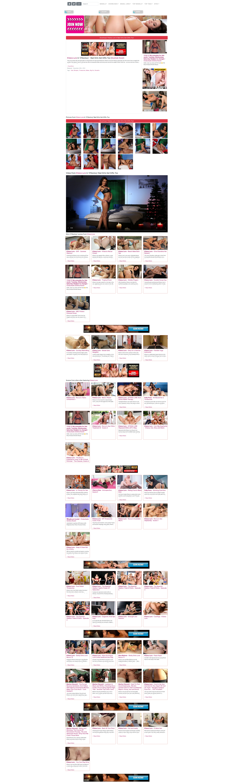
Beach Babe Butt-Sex (129, 252)
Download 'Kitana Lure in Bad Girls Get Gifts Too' (117, 38)
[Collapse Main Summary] (70, 66)
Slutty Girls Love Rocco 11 (129, 656)
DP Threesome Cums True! (102, 519)
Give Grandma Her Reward (155, 252)
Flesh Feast (158, 655)
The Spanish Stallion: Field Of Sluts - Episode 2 (78, 618)
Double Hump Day (160, 280)
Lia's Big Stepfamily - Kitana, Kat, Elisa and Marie (155, 427)
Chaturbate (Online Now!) (152, 61)
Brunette (97, 70)
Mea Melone (122, 655)
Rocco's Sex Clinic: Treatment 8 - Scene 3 (103, 427)
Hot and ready (133, 728)
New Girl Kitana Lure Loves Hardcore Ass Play (102, 656)
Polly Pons (148, 398)
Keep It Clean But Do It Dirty (77, 548)
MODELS (103, 4)
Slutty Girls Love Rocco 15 (77, 656)
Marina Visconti (72, 684)
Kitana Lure (72, 58)
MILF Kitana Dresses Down (75, 312)
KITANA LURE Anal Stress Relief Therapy (129, 398)
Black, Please (106, 398)
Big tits (92, 70)
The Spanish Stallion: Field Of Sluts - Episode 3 (155, 588)
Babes (87, 70)
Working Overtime (159, 490)
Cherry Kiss (96, 490)
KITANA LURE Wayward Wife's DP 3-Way (127, 427)
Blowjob (76, 70)
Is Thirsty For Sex (82, 490)
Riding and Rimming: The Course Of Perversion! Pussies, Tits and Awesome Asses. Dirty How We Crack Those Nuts (77, 731)
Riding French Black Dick (130, 491)
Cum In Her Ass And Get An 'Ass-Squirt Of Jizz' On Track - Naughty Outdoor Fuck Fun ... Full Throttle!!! (155, 686)
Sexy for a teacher (134, 350)
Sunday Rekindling (82, 350)
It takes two (158, 728)
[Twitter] (74, 4)
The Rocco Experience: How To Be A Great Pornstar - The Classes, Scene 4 (78, 459)
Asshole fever (117, 58)
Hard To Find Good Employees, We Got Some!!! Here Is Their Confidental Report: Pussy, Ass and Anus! (129, 686)
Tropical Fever (107, 280)
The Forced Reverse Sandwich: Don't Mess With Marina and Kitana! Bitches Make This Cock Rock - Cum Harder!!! (78, 687)
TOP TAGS (148, 4)
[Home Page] (69, 4)
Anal (72, 70)
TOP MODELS (137, 4)
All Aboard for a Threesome (154, 398)
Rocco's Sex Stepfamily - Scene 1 (153, 519)
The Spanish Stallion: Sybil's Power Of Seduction (101, 588)
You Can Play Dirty (82, 762)
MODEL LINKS (125, 4)
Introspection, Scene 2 (102, 491)
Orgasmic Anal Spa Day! (103, 617)
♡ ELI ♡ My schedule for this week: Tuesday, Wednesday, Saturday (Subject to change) (154, 57)
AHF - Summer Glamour (76, 252)
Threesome (82, 70)
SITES (156, 4)
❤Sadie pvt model (73, 519)
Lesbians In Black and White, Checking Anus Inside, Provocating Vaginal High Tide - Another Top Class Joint (103, 686)
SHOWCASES (113, 4)
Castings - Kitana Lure (155, 617)
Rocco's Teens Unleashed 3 (76, 398)
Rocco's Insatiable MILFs (129, 519)
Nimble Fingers (133, 280)
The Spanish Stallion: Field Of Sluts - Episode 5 (129, 588)
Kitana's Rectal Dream (102, 252)
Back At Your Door (108, 728)
